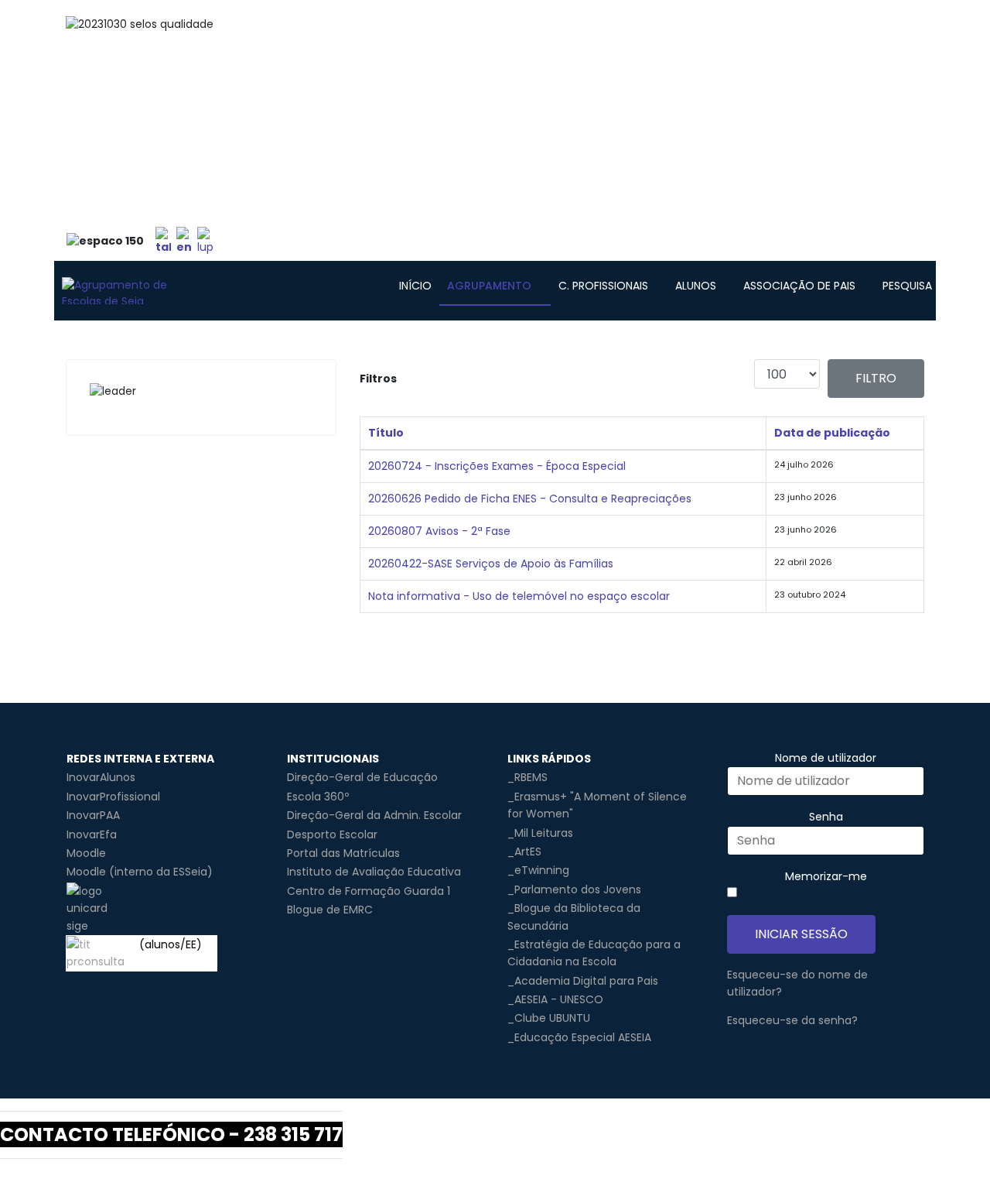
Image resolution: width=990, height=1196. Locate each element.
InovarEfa (92, 834)
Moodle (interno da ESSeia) (140, 871)
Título (386, 432)
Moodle (86, 853)
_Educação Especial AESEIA (579, 1037)
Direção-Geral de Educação (362, 777)
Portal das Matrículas (343, 853)
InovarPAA (93, 815)
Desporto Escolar (332, 834)
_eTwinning (538, 870)
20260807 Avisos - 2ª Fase (439, 531)
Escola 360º (318, 796)
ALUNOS (695, 285)
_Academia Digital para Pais (582, 981)
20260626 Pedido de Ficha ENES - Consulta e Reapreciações (529, 498)
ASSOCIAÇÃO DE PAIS (799, 285)
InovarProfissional (113, 796)
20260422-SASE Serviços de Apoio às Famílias (490, 563)
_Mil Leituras (540, 833)
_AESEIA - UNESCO (555, 999)
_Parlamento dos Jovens (574, 889)
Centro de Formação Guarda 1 (368, 891)
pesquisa (907, 285)
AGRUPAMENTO (489, 285)
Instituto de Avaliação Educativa (374, 871)
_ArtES (524, 851)
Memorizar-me (826, 876)
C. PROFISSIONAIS (603, 285)
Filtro (875, 378)
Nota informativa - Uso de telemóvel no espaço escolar (519, 596)
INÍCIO (415, 285)
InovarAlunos (101, 777)
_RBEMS (527, 777)
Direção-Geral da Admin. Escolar (374, 815)
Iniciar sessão (801, 934)
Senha (826, 816)
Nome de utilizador (825, 758)
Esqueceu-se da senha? (792, 1020)
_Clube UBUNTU (548, 1018)
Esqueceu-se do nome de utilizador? (797, 983)
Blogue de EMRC (330, 909)
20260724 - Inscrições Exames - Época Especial (497, 466)
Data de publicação (832, 432)
